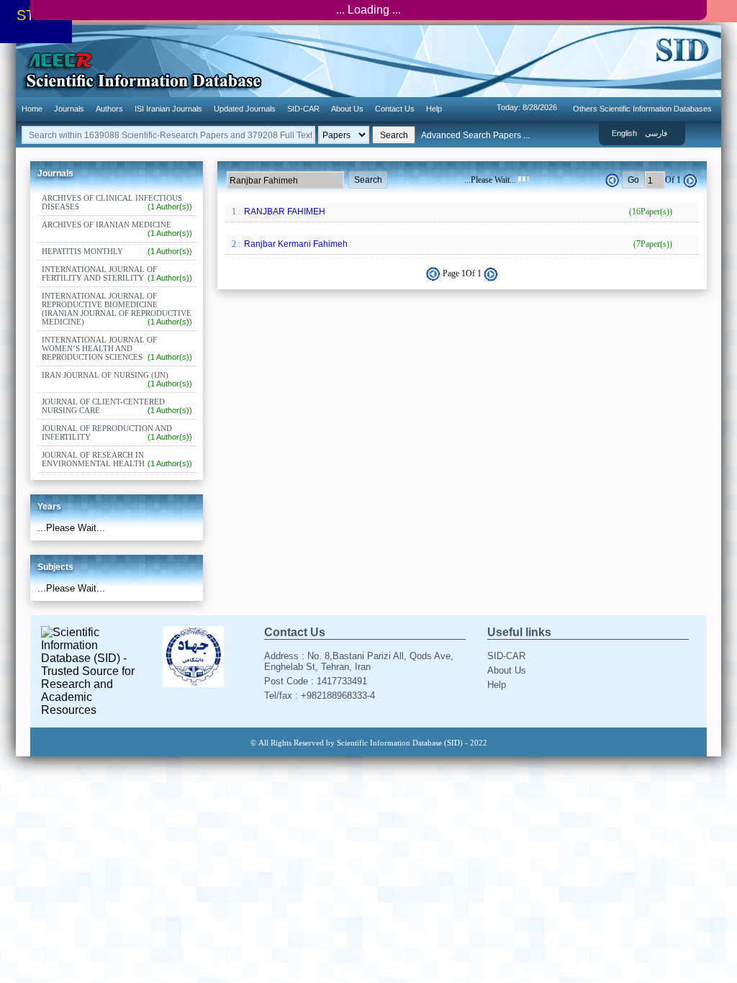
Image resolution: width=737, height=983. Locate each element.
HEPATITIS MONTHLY (117, 251)
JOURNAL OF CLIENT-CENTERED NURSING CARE (117, 406)
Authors (109, 108)
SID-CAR (303, 108)
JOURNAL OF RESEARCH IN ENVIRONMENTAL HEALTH (117, 459)
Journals (69, 108)
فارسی (656, 133)
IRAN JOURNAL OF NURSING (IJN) (117, 379)
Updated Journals (245, 108)
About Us (347, 108)
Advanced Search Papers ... (475, 135)
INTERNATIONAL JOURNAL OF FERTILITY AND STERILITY (117, 273)
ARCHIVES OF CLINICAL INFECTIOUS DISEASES (117, 202)
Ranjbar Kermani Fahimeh (457, 244)
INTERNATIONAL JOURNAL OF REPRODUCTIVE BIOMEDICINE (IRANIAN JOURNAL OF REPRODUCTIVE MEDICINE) (117, 308)
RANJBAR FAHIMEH (457, 212)
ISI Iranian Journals (168, 108)
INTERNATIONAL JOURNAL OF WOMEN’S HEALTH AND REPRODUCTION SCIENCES (117, 348)
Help (434, 108)
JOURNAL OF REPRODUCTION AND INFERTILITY (117, 432)
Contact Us (395, 108)
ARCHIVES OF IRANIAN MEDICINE (117, 228)
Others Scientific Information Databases (642, 108)
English (624, 133)
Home (32, 108)
